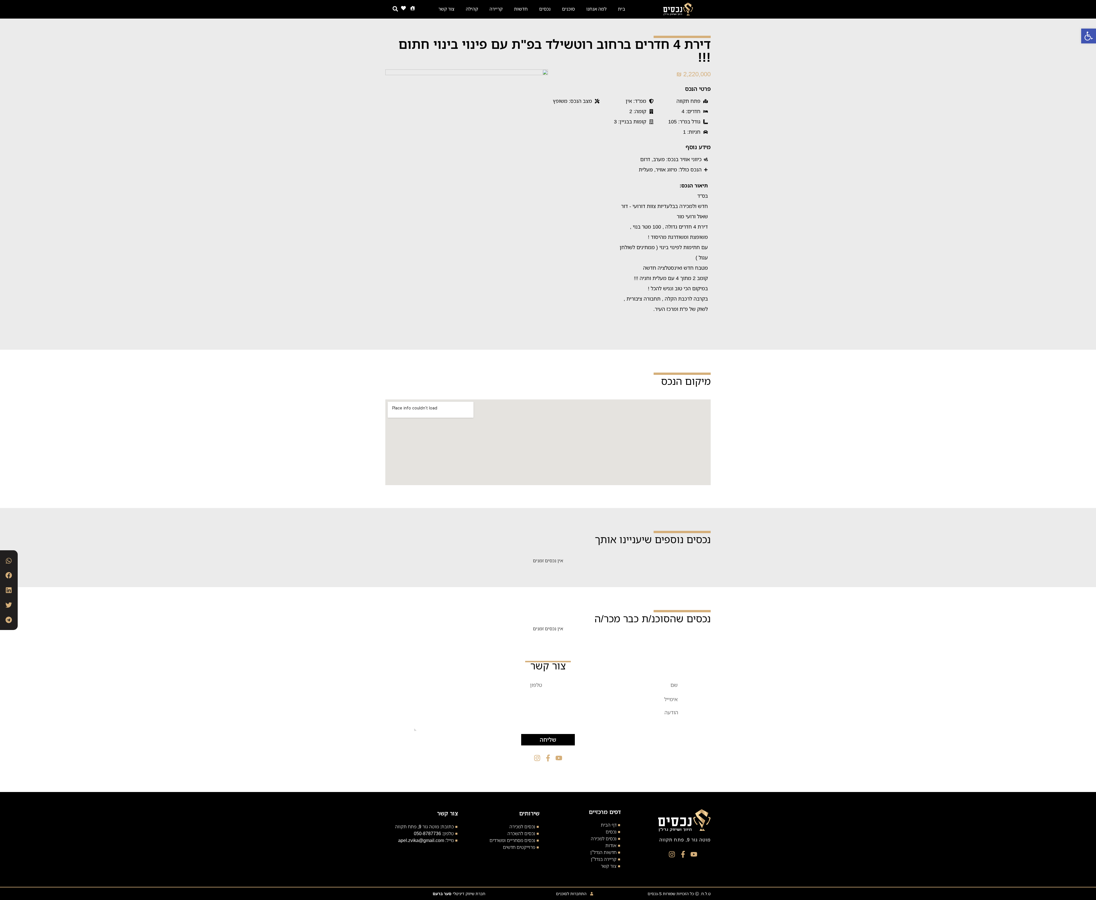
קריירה (496, 9)
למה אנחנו (596, 9)
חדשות (521, 9)
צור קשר (446, 9)
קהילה (472, 9)
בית (621, 9)
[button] (1088, 36)
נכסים (545, 9)
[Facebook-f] (682, 854)
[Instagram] (671, 854)
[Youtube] (693, 854)
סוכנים (568, 9)
